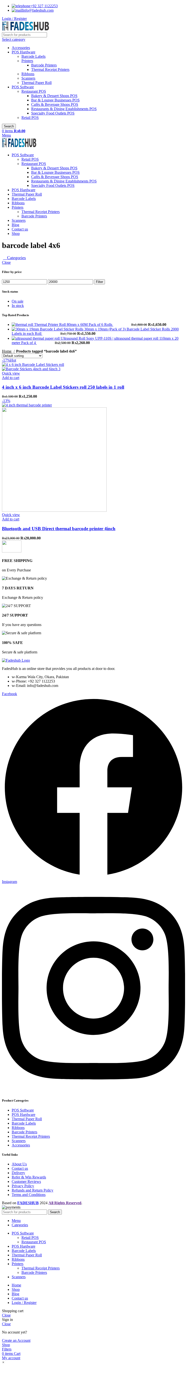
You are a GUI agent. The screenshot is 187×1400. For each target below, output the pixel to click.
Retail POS (30, 117)
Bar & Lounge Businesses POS (55, 100)
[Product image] (31, 369)
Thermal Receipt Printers (50, 69)
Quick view (11, 373)
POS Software (23, 87)
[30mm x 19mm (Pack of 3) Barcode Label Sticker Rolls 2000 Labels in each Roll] (48, 329)
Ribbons (27, 74)
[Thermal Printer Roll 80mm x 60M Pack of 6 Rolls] (23, 324)
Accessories (21, 48)
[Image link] (16, 660)
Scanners (28, 78)
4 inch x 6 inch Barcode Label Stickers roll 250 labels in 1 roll (63, 387)
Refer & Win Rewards (29, 1177)
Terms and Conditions (29, 1195)
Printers (27, 61)
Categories (16, 257)
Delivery (18, 1173)
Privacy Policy (23, 1186)
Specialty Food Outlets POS (53, 113)
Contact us (20, 1168)
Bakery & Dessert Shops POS (54, 96)
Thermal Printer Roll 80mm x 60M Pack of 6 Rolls (73, 324)
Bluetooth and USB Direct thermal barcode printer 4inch (58, 528)
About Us (19, 1164)
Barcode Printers (44, 65)
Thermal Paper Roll (36, 83)
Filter (99, 282)
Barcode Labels (33, 56)
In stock (18, 306)
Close (6, 262)
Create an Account (16, 1340)
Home (7, 351)
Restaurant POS (33, 91)
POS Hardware (23, 52)
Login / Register (24, 1303)
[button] (10, 378)
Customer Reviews (26, 1181)
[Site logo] (25, 30)
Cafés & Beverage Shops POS (54, 104)
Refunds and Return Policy (32, 1190)
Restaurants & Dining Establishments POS (64, 109)
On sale (17, 301)
